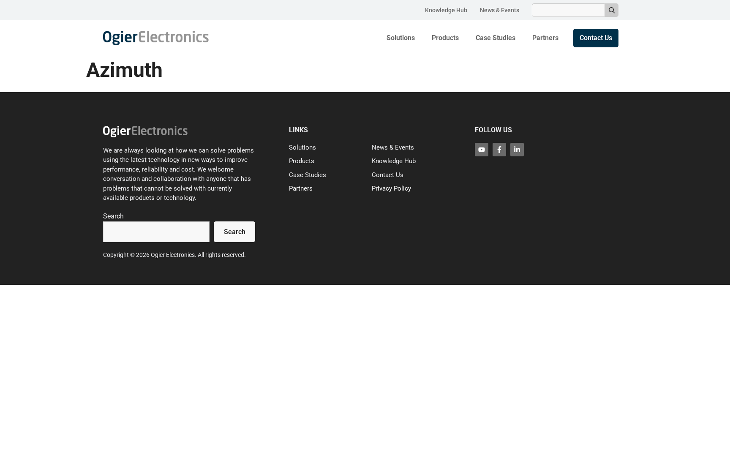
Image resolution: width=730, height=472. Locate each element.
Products (445, 38)
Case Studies (495, 38)
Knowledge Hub (446, 10)
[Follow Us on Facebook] (499, 149)
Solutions (401, 38)
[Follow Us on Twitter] (481, 149)
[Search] (611, 10)
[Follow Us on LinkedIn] (517, 149)
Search (113, 216)
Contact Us (387, 175)
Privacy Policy (391, 188)
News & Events (499, 10)
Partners (545, 38)
